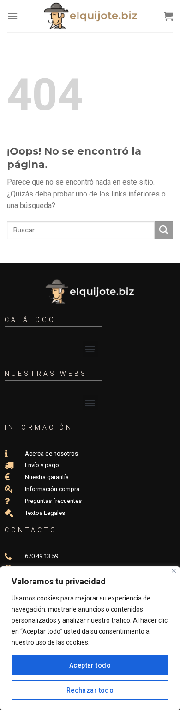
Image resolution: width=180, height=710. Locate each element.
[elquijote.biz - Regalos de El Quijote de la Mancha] (91, 16)
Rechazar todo (90, 690)
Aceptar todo (90, 665)
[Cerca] (174, 571)
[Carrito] (168, 16)
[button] (90, 349)
